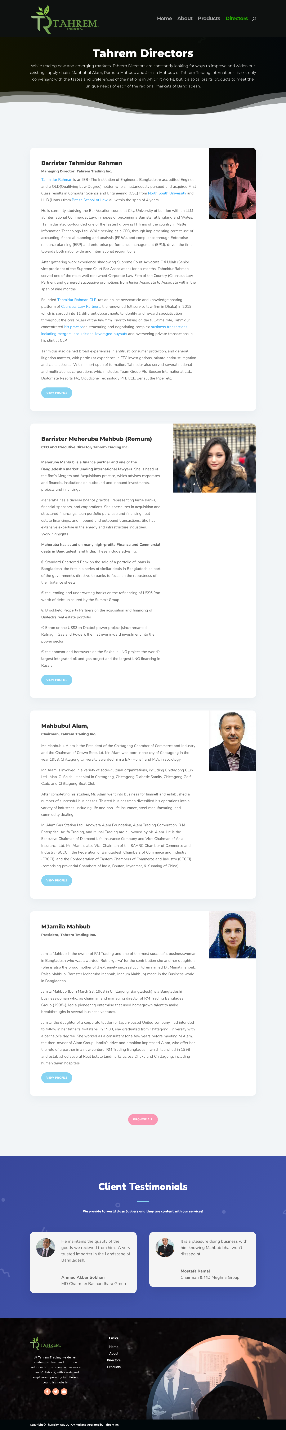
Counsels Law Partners (80, 306)
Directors (236, 19)
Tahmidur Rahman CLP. (77, 299)
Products (209, 19)
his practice (73, 326)
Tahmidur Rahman (95, 163)
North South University (167, 193)
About (184, 19)
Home (164, 19)
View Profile (56, 393)
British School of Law (89, 199)
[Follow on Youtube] (64, 1391)
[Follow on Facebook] (47, 1391)
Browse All (143, 1119)
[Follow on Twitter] (55, 1391)
